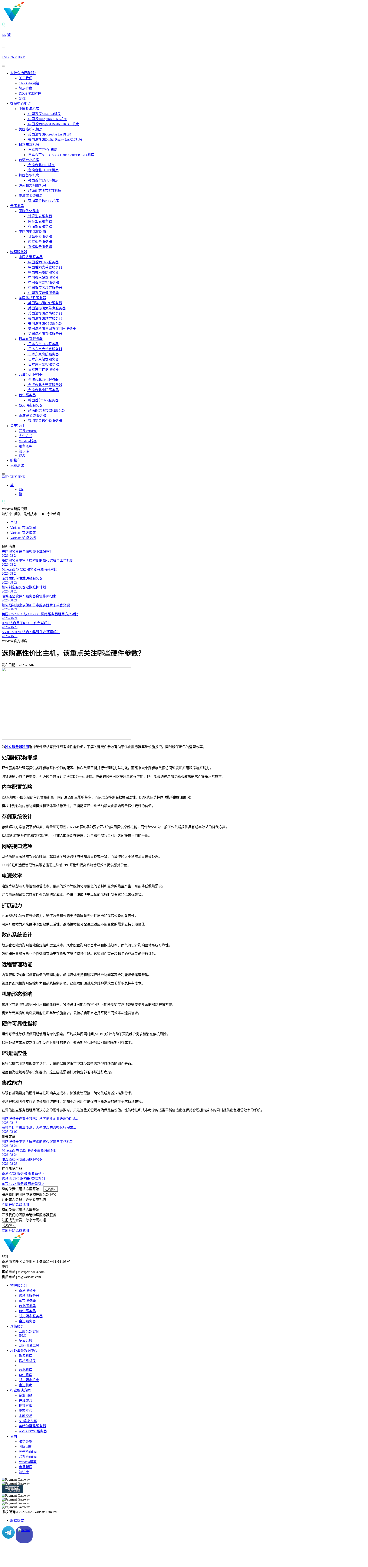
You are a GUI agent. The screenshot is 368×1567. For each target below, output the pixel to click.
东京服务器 (27, 1301)
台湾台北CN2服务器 (43, 380)
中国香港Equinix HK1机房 (47, 119)
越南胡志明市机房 (32, 185)
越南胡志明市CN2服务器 (46, 410)
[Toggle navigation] (3, 65)
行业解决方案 (20, 1390)
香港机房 (25, 1356)
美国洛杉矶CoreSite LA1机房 (49, 134)
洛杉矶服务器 (29, 1295)
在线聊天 (50, 1189)
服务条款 (25, 446)
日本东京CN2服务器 (43, 344)
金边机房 (25, 1385)
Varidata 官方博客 (23, 533)
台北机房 (25, 1370)
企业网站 (25, 1395)
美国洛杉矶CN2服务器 (44, 303)
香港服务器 (27, 1290)
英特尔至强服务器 (32, 1426)
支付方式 (25, 436)
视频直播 (25, 1405)
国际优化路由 (29, 211)
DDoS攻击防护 (30, 93)
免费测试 (17, 465)
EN (4, 35)
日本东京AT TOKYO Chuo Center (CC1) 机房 (60, 155)
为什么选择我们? (23, 73)
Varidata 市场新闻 (23, 527)
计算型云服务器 (39, 216)
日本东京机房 (29, 144)
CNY (13, 57)
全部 (13, 522)
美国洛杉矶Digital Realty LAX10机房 (54, 139)
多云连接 (25, 1340)
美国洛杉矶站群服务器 (44, 318)
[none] (188, 489)
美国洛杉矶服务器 (32, 298)
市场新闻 (25, 1467)
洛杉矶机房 (27, 1361)
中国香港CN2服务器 (43, 262)
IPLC (22, 1335)
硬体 (22, 98)
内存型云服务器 (39, 221)
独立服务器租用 (17, 747)
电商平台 (25, 1411)
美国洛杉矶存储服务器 (44, 334)
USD (5, 57)
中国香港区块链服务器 (44, 288)
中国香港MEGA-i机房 (44, 114)
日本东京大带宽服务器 (44, 349)
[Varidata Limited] (28, 20)
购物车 (15, 460)
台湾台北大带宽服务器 (44, 385)
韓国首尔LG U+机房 (43, 180)
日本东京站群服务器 (43, 359)
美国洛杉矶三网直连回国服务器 (51, 328)
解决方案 (25, 88)
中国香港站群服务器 (43, 277)
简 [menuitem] (12, 485)
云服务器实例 (29, 1331)
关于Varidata (28, 1451)
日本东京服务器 (31, 339)
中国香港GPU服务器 (43, 282)
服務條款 (17, 1520)
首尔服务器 (27, 395)
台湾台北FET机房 (41, 165)
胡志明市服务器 (31, 405)
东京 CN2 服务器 (23, 1184)
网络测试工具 (29, 1345)
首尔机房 (25, 1375)
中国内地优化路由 (32, 231)
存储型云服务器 (39, 226)
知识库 (24, 451)
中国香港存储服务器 (43, 293)
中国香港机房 (29, 109)
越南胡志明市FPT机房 (44, 190)
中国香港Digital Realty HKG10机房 (53, 124)
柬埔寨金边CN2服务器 (44, 420)
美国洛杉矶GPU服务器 (44, 323)
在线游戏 (25, 1400)
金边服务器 (27, 1321)
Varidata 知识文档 (23, 538)
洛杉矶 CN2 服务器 (25, 1179)
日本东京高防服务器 (43, 354)
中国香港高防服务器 (43, 272)
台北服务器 (27, 1306)
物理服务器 (18, 252)
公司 (13, 1436)
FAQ (22, 455)
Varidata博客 (28, 441)
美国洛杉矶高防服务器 (44, 313)
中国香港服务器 (31, 257)
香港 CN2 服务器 (23, 1173)
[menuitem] (12, 485)
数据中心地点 (20, 103)
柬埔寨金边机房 (31, 195)
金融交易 (25, 1416)
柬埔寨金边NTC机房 (43, 201)
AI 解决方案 (28, 1421)
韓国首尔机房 (29, 175)
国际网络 (25, 1446)
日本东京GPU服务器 (43, 364)
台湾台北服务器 (31, 374)
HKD (21, 57)
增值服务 (17, 1326)
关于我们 (25, 78)
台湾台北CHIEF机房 (43, 170)
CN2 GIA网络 (29, 83)
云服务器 (17, 206)
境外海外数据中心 (23, 1350)
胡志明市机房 (29, 1380)
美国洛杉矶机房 (31, 129)
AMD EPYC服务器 (33, 1431)
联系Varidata (28, 431)
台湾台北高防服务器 (43, 390)
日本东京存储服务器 (43, 369)
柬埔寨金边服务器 (32, 415)
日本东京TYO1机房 (42, 149)
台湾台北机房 (29, 160)
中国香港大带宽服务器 (44, 267)
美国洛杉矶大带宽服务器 (46, 308)
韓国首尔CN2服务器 (43, 400)
